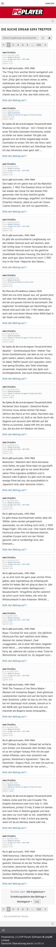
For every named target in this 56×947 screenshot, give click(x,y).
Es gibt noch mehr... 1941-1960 (18, 59)
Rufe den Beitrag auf (13, 100)
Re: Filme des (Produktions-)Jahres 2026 (22, 291)
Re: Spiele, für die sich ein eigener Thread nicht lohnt (27, 124)
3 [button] (18, 44)
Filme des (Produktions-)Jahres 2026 (20, 282)
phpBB (18, 936)
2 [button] (13, 44)
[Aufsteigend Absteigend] (23, 901)
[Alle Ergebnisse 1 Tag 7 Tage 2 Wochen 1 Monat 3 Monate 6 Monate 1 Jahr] (35, 891)
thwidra (11, 52)
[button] (3, 44)
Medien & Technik (14, 57)
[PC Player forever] (28, 12)
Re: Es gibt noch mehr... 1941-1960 (18, 68)
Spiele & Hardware (14, 113)
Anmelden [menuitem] (49, 3)
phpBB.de (39, 943)
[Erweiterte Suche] (49, 37)
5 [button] (27, 44)
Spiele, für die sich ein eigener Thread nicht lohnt (25, 115)
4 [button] (22, 44)
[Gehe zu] (52, 21)
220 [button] (39, 44)
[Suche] (43, 37)
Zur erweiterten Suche (15, 916)
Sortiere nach (17, 891)
